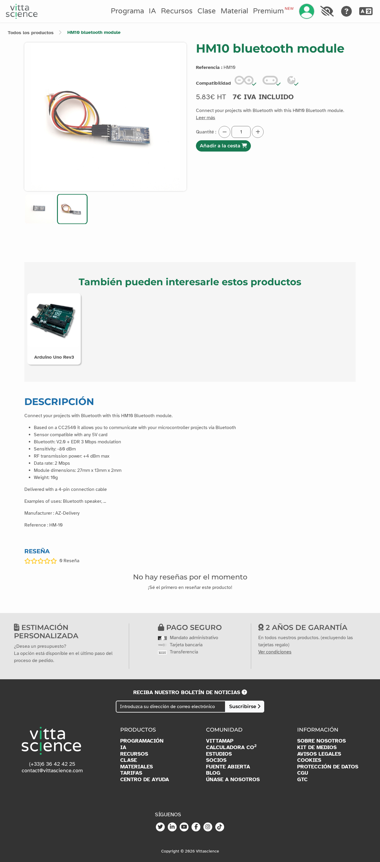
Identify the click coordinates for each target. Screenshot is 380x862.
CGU (302, 773)
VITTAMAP (219, 741)
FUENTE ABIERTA (228, 767)
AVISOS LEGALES (319, 754)
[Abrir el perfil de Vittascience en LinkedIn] (172, 827)
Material (234, 11)
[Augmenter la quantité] (258, 132)
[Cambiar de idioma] (366, 11)
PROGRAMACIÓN (142, 741)
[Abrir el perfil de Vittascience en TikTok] (219, 827)
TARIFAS (131, 773)
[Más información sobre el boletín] (244, 692)
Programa (127, 11)
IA (152, 11)
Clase (206, 11)
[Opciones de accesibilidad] (327, 11)
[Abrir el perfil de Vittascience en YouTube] (184, 827)
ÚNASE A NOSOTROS (233, 779)
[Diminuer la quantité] (224, 132)
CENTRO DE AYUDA (144, 779)
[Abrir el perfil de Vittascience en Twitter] (160, 827)
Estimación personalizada (46, 631)
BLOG (213, 773)
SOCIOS (216, 760)
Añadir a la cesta (221, 146)
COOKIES (309, 760)
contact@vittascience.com (52, 770)
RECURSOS (134, 754)
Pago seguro (193, 627)
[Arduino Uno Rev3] (54, 320)
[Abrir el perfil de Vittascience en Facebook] (196, 827)
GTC (302, 779)
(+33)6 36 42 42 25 (52, 764)
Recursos (177, 11)
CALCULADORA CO (231, 747)
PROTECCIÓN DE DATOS (327, 767)
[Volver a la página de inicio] (22, 11)
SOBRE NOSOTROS (321, 741)
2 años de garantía (305, 627)
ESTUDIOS (219, 754)
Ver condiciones (275, 652)
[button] (39, 209)
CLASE (128, 760)
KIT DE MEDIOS (317, 747)
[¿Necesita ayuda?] (346, 11)
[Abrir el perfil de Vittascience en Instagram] (207, 827)
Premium (273, 11)
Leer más (205, 118)
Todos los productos (31, 33)
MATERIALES (136, 767)
